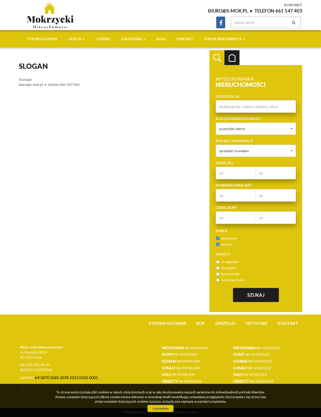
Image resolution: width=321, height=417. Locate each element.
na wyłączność (232, 280)
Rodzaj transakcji (234, 141)
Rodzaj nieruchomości (238, 118)
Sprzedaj (225, 323)
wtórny (226, 244)
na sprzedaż (256, 348)
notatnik (257, 323)
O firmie (103, 39)
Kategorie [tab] (231, 57)
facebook (220, 22)
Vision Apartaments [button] (223, 39)
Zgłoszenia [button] (132, 39)
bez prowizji (230, 274)
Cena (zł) (224, 163)
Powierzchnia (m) (234, 185)
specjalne (228, 268)
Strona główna (42, 39)
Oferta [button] (75, 39)
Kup (200, 323)
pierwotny (229, 238)
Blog (161, 39)
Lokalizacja (227, 96)
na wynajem (185, 348)
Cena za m (226, 207)
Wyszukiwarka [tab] (216, 57)
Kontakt (185, 39)
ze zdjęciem (230, 262)
